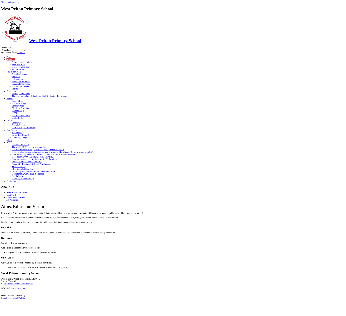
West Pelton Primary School (55, 40)
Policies (15, 89)
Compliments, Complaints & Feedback (28, 174)
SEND (9, 142)
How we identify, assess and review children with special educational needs (44, 154)
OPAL (15, 113)
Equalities (16, 76)
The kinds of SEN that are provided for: (29, 147)
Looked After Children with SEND (27, 161)
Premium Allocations (21, 81)
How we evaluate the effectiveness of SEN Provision (34, 159)
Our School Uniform (21, 115)
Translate (21, 52)
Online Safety (18, 110)
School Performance (20, 86)
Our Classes (11, 130)
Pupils (9, 120)
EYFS (9, 140)
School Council (18, 125)
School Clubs (17, 123)
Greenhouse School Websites (13, 298)
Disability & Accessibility (23, 179)
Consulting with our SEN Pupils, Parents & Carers (33, 171)
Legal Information (17, 288)
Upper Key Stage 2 (20, 137)
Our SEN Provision (20, 144)
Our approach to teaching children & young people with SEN (38, 149)
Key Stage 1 (17, 132)
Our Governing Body (21, 67)
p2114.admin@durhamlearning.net (18, 284)
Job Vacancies (18, 69)
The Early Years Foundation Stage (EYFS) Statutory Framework (39, 96)
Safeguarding (17, 79)
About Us (10, 59)
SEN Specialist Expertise (22, 169)
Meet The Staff (18, 64)
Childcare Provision (20, 108)
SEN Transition (18, 166)
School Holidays (19, 103)
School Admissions (20, 74)
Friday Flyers (17, 101)
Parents (9, 98)
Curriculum (11, 91)
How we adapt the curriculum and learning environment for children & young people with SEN (52, 152)
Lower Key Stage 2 (20, 135)
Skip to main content (10, 2)
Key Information (13, 72)
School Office (18, 106)
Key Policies (17, 176)
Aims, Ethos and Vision (22, 62)
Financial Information (21, 84)
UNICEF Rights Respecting (24, 127)
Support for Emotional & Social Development (31, 164)
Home (9, 57)
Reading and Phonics (21, 93)
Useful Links (17, 118)
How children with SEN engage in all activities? (32, 157)
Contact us (11, 181)
